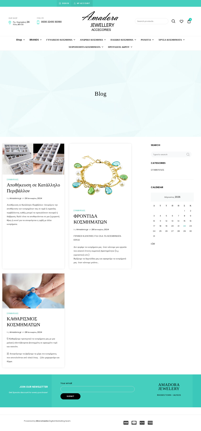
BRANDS (34, 39)
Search (172, 21)
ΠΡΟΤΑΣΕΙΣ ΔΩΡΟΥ (118, 46)
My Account (83, 3)
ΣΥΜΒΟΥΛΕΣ (12, 179)
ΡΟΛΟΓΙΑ (146, 39)
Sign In (65, 3)
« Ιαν (153, 243)
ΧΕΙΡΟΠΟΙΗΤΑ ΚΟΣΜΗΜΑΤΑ (84, 46)
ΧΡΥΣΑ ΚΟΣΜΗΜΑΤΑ (170, 39)
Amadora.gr (15, 198)
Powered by (30, 421)
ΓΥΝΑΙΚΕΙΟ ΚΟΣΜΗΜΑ (59, 39)
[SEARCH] (188, 154)
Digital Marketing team (59, 421)
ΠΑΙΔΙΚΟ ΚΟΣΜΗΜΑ (122, 39)
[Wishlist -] (181, 21)
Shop (19, 39)
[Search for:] (168, 154)
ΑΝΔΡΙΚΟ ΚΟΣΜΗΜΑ (91, 39)
